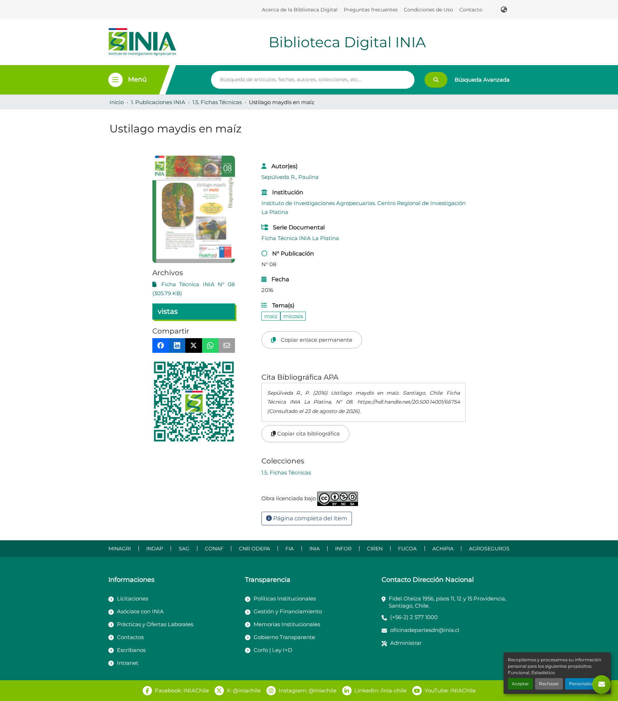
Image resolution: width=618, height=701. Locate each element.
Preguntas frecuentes (371, 9)
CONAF (214, 548)
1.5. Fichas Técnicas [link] (217, 102)
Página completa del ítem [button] (309, 518)
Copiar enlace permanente (315, 339)
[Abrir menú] (115, 80)
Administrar (406, 642)
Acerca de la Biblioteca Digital (300, 9)
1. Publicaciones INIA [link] (158, 102)
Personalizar (582, 683)
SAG (184, 548)
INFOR (343, 548)
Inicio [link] (116, 102)
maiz (271, 316)
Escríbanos (131, 650)
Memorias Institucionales (287, 624)
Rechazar (549, 683)
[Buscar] (436, 80)
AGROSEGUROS (489, 548)
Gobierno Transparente (284, 637)
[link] (193, 289)
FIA (289, 548)
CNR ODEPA (254, 548)
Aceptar (520, 683)
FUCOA (407, 548)
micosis (293, 316)
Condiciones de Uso (428, 9)
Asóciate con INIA (140, 611)
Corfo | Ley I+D (273, 650)
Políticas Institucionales (285, 598)
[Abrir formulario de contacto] (601, 684)
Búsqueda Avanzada (482, 79)
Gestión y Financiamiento (288, 611)
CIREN (375, 548)
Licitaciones (132, 598)
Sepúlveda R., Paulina (290, 177)
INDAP (154, 548)
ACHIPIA (442, 548)
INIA (314, 548)
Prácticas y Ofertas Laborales (155, 624)
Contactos (130, 637)
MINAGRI (119, 548)
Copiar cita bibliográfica (308, 433)
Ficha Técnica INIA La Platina (300, 238)
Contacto (470, 9)
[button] (504, 10)
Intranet (127, 662)
